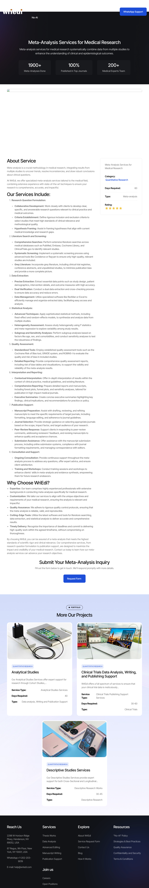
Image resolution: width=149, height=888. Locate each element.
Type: (108, 196)
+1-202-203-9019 (24, 859)
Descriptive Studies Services (68, 770)
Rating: (108, 204)
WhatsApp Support (133, 11)
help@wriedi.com (23, 867)
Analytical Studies (25, 672)
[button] (36, 6)
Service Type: (19, 690)
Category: (110, 176)
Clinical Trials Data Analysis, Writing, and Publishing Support (108, 674)
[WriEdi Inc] (12, 11)
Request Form (74, 578)
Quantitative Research (116, 179)
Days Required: (113, 188)
